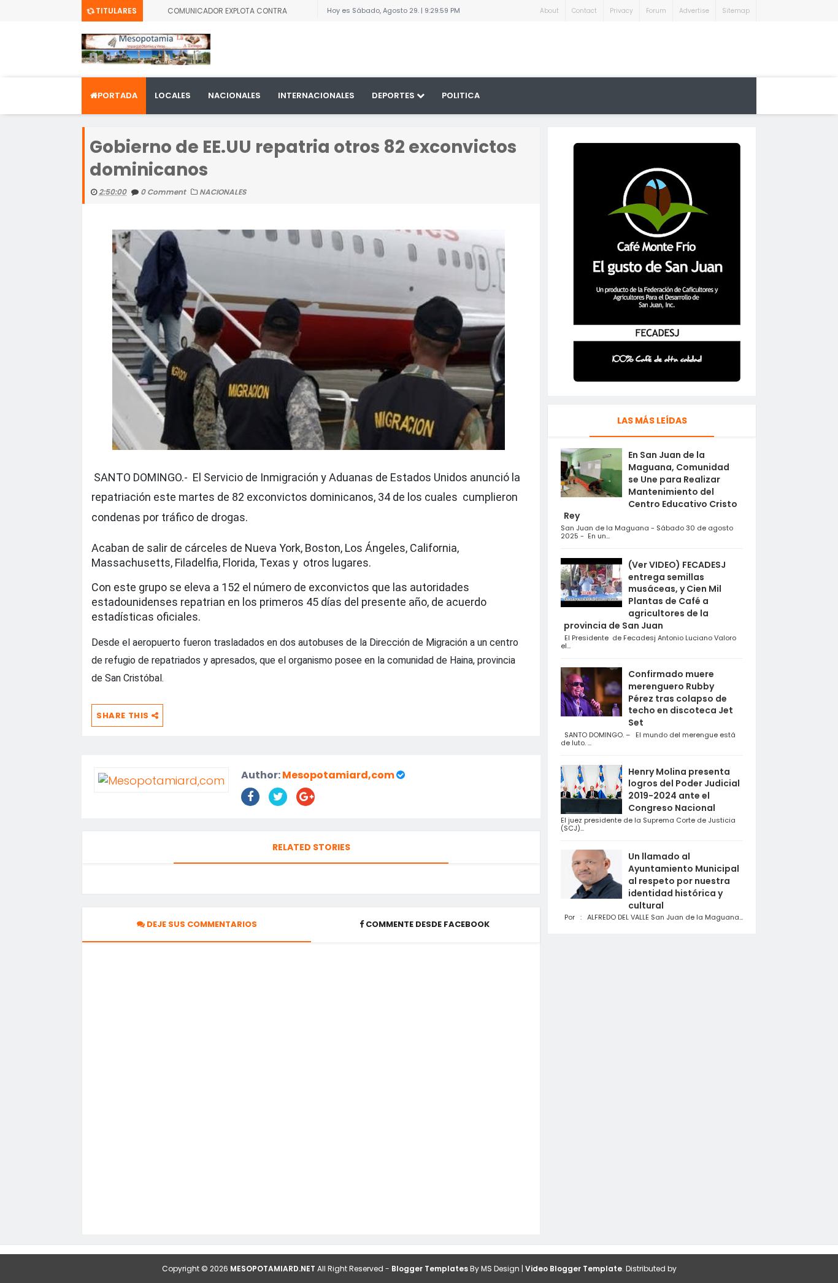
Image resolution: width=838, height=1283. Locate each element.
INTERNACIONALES (316, 95)
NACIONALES (234, 95)
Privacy (621, 10)
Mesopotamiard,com (338, 775)
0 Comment (164, 192)
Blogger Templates (429, 1268)
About (549, 10)
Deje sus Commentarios (201, 924)
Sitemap (736, 10)
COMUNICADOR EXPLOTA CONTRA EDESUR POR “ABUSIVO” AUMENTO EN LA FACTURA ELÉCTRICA (237, 13)
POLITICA (461, 95)
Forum (656, 10)
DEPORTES (394, 95)
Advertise (694, 10)
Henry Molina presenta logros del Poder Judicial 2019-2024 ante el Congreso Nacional (684, 790)
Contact (584, 10)
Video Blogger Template (573, 1268)
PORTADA (117, 95)
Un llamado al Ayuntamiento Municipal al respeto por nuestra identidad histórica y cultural (683, 880)
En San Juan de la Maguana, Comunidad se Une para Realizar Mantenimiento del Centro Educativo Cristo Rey (650, 485)
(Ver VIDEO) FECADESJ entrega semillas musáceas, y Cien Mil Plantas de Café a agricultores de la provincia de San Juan (645, 595)
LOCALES (173, 95)
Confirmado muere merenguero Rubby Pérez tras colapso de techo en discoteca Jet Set (680, 698)
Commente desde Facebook (427, 924)
